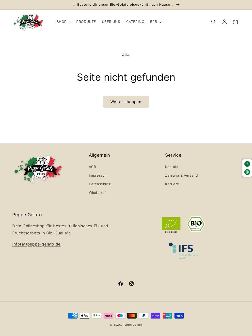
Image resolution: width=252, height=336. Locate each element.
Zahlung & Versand (181, 175)
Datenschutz (100, 184)
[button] (63, 21)
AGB (92, 167)
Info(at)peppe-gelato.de (36, 244)
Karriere (172, 184)
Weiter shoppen (126, 101)
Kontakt (171, 167)
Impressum (98, 175)
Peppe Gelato (132, 324)
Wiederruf (97, 192)
